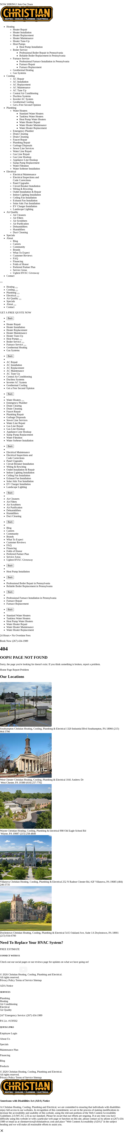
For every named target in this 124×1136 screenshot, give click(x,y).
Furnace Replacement (30, 67)
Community (19, 246)
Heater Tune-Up (21, 41)
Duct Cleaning (20, 232)
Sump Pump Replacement (26, 162)
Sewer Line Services (23, 148)
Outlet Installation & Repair (27, 191)
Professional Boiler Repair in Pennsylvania (41, 52)
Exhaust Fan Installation (25, 200)
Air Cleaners (19, 215)
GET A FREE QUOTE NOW (15, 312)
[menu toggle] (1, 282)
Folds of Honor (21, 264)
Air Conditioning (8, 1004)
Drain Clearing (20, 133)
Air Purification (21, 223)
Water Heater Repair (29, 122)
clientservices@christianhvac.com (37, 1121)
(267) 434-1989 (19, 641)
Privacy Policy (7, 980)
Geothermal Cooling (23, 102)
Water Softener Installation (26, 168)
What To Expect (21, 252)
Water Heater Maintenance (32, 125)
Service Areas (20, 270)
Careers (17, 244)
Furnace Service (21, 58)
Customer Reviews (22, 255)
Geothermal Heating (23, 70)
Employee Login (8, 1033)
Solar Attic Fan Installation (26, 203)
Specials (10, 235)
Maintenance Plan (9, 1049)
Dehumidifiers (20, 226)
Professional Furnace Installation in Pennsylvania (44, 61)
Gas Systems (19, 73)
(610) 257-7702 (34, 782)
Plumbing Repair (21, 142)
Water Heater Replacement (33, 128)
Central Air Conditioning (25, 93)
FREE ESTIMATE (10, 949)
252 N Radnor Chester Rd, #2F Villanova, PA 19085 (89, 881)
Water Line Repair (22, 151)
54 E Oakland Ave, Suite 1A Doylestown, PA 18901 (92, 932)
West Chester (6, 779)
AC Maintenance (21, 87)
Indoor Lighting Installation (27, 194)
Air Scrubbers (20, 220)
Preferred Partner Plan (24, 267)
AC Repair (18, 78)
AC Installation (20, 81)
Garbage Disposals (22, 145)
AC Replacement (22, 84)
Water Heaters (20, 110)
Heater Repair (20, 29)
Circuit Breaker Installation (26, 186)
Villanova (5, 881)
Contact (10, 275)
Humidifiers (19, 229)
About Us (5, 1038)
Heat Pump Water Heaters (32, 119)
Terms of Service (24, 980)
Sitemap (37, 980)
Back (10, 318)
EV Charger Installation (25, 206)
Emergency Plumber (23, 131)
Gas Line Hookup (22, 157)
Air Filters (18, 218)
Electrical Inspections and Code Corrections (26, 179)
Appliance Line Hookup (25, 160)
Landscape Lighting (23, 209)
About (9, 238)
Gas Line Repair (21, 154)
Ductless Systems (22, 96)
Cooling (10, 76)
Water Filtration (21, 165)
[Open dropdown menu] (16, 287)
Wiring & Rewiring (23, 189)
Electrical (11, 171)
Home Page (6, 669)
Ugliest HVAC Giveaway (26, 273)
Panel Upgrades (21, 183)
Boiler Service (20, 49)
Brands (16, 249)
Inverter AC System (23, 99)
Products (4, 1066)
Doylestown (6, 932)
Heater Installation (22, 32)
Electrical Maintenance (24, 174)
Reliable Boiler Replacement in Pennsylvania (42, 55)
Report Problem (21, 669)
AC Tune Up (19, 90)
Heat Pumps (19, 44)
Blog (15, 241)
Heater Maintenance (23, 38)
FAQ (15, 258)
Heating (10, 26)
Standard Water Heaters (31, 113)
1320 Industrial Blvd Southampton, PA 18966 (90, 728)
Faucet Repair (20, 139)
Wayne (3, 830)
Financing (18, 261)
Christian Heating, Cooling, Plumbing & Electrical (40, 728)
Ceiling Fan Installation (25, 197)
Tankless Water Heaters (31, 116)
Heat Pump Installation (31, 47)
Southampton (7, 728)
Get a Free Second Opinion (27, 105)
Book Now (5, 641)
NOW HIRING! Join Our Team (16, 4)
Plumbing (11, 107)
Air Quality (12, 212)
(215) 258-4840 (28, 833)
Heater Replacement (23, 35)
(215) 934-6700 (8, 935)
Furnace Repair (27, 64)
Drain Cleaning (21, 136)
